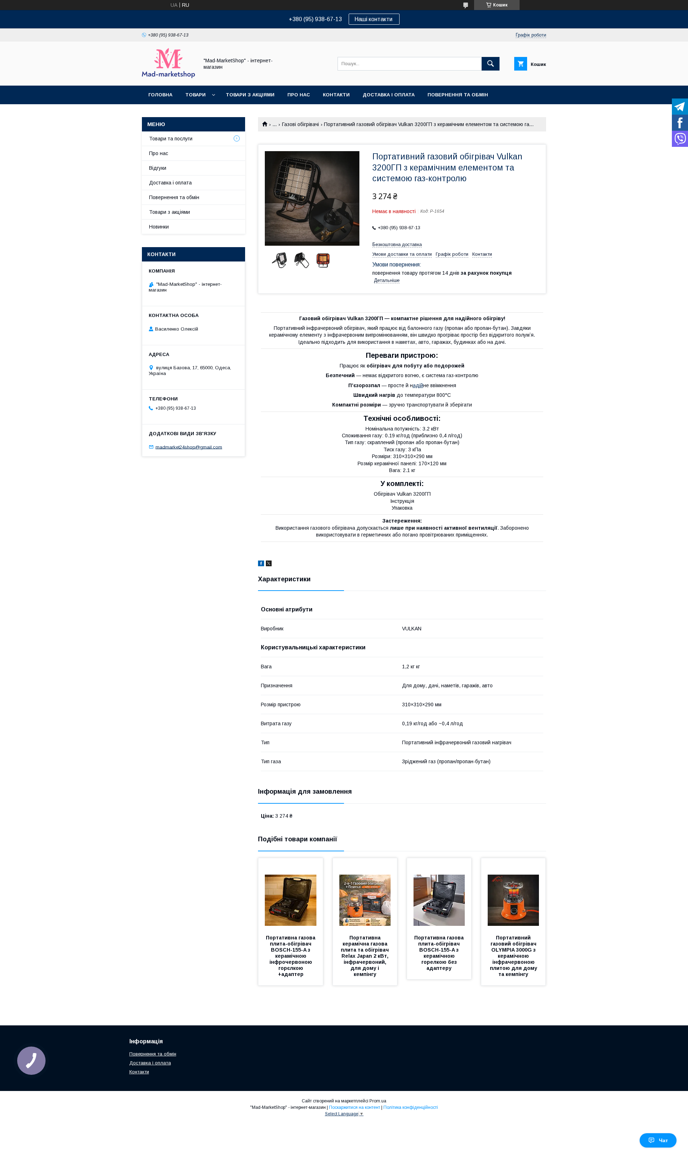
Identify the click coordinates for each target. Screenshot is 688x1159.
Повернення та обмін (457, 94)
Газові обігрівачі (300, 124)
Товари (195, 94)
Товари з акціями (250, 94)
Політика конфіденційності (410, 1107)
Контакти (336, 94)
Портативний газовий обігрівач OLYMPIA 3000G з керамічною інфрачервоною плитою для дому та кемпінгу (514, 956)
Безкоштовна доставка (397, 244)
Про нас (298, 94)
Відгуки (157, 168)
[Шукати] (491, 64)
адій (418, 385)
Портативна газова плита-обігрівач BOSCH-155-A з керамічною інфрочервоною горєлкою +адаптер (291, 956)
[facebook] (261, 564)
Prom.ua (377, 1100)
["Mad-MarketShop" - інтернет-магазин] (168, 76)
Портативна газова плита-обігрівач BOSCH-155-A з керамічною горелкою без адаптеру (439, 953)
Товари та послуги (170, 138)
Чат (663, 1140)
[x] (269, 564)
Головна (160, 94)
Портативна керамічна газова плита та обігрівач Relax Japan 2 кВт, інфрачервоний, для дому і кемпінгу (365, 956)
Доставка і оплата (389, 94)
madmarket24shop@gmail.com (189, 446)
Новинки (159, 227)
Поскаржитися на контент (354, 1107)
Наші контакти (374, 19)
